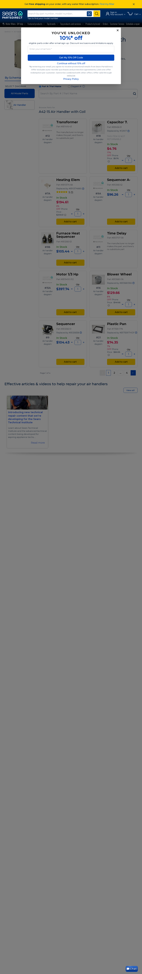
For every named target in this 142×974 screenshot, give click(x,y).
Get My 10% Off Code (71, 57)
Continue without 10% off (71, 63)
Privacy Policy (71, 79)
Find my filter (107, 4)
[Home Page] (13, 14)
